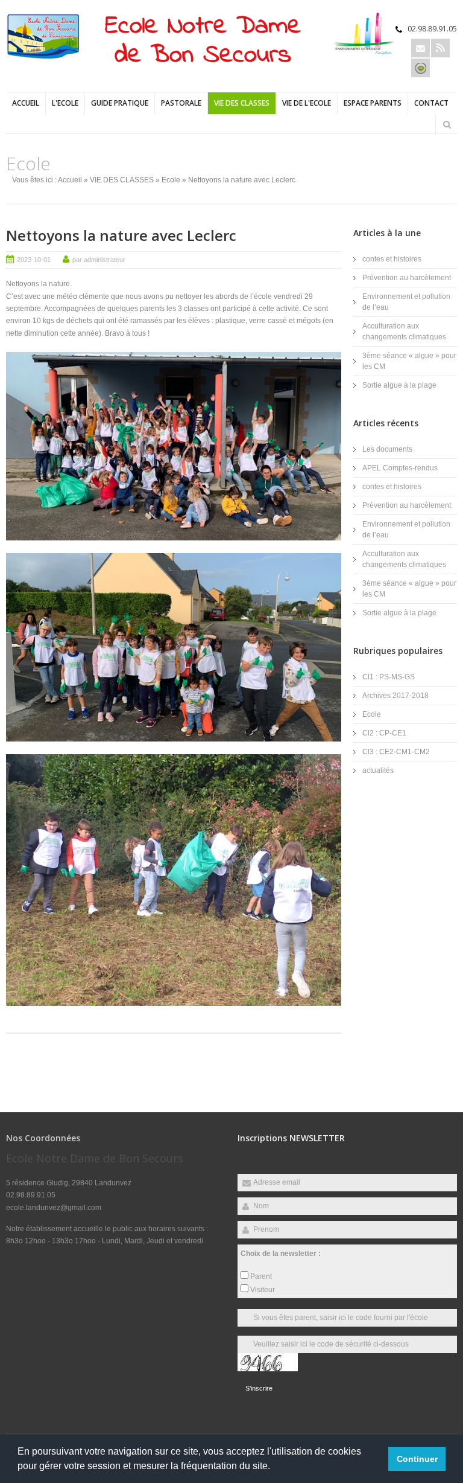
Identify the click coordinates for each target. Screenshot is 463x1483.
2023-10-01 (34, 259)
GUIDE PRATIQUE (119, 103)
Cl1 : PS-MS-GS (388, 677)
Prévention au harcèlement (406, 278)
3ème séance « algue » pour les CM (409, 361)
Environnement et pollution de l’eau (406, 302)
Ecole (171, 180)
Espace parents (373, 103)
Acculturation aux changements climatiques (404, 331)
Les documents (387, 449)
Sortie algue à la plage (399, 385)
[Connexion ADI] (420, 68)
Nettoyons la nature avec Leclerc (121, 235)
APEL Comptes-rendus (400, 468)
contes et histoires (391, 259)
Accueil (25, 103)
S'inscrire (258, 1388)
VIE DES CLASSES (241, 103)
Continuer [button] (417, 1459)
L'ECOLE (65, 103)
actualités (378, 770)
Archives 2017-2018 (395, 695)
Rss (440, 48)
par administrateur (98, 259)
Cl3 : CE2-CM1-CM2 (396, 752)
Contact (431, 103)
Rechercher (446, 124)
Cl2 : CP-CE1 (384, 733)
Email (420, 48)
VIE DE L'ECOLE (306, 103)
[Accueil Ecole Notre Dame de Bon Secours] (43, 58)
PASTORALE (181, 103)
